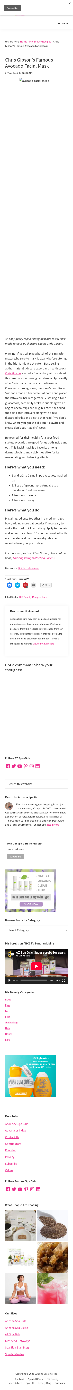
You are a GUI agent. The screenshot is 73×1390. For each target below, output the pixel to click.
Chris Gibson (13, 373)
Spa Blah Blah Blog (17, 1347)
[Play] (9, 980)
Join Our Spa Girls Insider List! (25, 843)
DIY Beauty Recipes (30, 597)
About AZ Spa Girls (16, 1124)
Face (44, 597)
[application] (36, 966)
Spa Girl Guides (14, 1354)
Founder (10, 1150)
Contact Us (12, 1137)
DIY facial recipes (28, 568)
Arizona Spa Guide (16, 1328)
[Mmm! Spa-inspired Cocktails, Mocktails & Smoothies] (52, 1288)
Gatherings (11, 1022)
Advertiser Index (15, 1130)
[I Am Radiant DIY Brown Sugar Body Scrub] (52, 1257)
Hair (7, 1028)
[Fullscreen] (63, 980)
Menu (65, 23)
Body (8, 999)
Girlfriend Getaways (17, 1341)
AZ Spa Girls (12, 1334)
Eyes (7, 1005)
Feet (7, 1016)
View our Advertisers (43, 643)
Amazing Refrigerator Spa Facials (33, 558)
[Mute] (58, 980)
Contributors (13, 1144)
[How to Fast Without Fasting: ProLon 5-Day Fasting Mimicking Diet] (20, 1225)
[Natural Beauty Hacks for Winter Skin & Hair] (52, 1225)
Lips (7, 1039)
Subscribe (11, 1164)
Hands (8, 1034)
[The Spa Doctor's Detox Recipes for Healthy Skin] (20, 1257)
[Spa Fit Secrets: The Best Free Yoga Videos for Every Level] (20, 1288)
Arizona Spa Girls (15, 1321)
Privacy (9, 1157)
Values (9, 1170)
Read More (53, 824)
